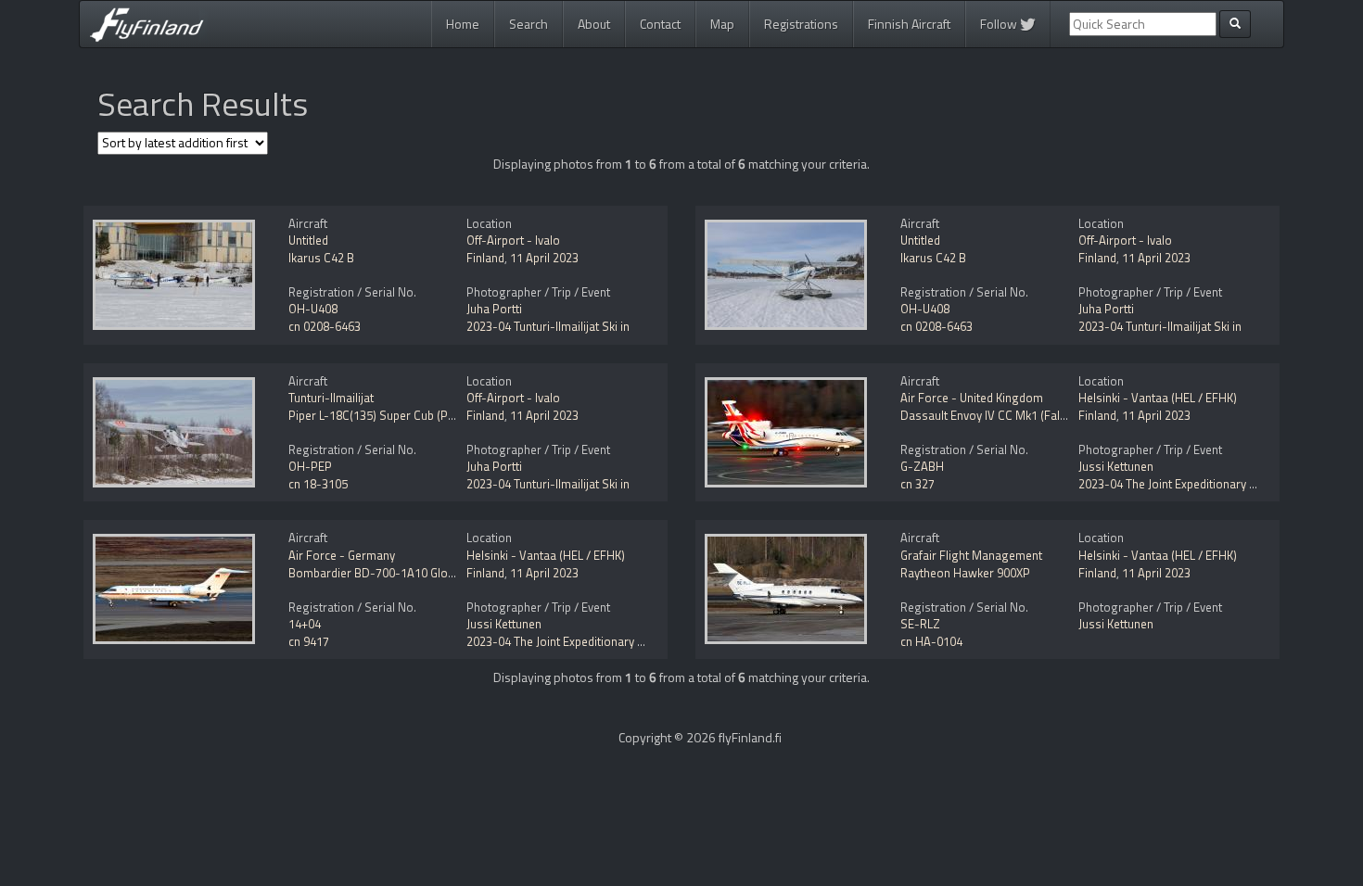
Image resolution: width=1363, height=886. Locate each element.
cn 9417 (308, 641)
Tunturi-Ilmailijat (331, 397)
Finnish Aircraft (909, 23)
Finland (485, 257)
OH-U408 (313, 308)
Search (528, 23)
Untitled (308, 240)
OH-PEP (310, 466)
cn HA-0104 (931, 641)
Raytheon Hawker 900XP (965, 572)
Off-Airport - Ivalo (513, 240)
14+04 (304, 623)
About (594, 23)
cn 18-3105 (318, 484)
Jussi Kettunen (1115, 466)
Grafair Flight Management (971, 555)
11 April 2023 (544, 257)
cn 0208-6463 (324, 326)
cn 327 (917, 484)
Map (722, 23)
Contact (660, 23)
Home (462, 23)
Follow (1000, 23)
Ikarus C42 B (321, 257)
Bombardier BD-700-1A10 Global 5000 (390, 572)
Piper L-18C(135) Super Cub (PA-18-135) (395, 415)
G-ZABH (922, 466)
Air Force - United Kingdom (971, 397)
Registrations (801, 23)
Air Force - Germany (341, 555)
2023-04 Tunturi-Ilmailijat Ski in (548, 326)
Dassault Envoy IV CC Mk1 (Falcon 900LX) (1008, 415)
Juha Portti (494, 308)
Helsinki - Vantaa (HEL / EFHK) (1157, 397)
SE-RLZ (920, 623)
